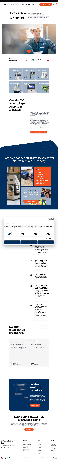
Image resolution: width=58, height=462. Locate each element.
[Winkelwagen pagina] (56, 4)
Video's (39, 447)
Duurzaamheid (53, 448)
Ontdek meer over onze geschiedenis (39, 132)
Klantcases (53, 450)
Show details (48, 238)
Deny (12, 242)
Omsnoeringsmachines (27, 444)
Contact (39, 442)
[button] (12, 4)
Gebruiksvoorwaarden (50, 457)
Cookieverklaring (44, 457)
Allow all (45, 242)
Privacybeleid (39, 457)
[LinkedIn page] (4, 447)
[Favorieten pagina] (54, 4)
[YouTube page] (6, 447)
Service (39, 444)
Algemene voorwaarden (55, 458)
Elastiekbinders (26, 449)
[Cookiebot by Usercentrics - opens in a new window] (49, 219)
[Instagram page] (9, 447)
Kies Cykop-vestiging (35, 405)
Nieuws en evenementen (53, 445)
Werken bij (53, 447)
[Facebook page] (1, 447)
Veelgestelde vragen (40, 452)
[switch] (22, 234)
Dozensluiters (25, 447)
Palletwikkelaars (26, 442)
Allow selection (29, 242)
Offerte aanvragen (46, 4)
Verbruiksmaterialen (26, 450)
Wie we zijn (53, 442)
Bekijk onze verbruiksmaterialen (40, 183)
